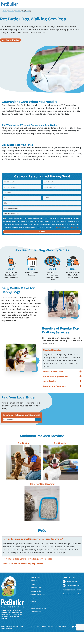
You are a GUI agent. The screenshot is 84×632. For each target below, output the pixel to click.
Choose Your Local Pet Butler (73, 594)
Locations (34, 580)
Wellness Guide (36, 587)
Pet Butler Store (36, 612)
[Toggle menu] (80, 4)
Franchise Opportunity (38, 608)
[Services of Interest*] (42, 213)
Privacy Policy (59, 227)
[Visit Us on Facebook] (73, 627)
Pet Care (33, 584)
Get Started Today (10, 40)
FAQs (32, 598)
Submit (42, 232)
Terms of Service (47, 626)
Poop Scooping (36, 577)
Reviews (33, 605)
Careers (33, 601)
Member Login (36, 591)
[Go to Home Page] (12, 597)
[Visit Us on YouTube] (76, 627)
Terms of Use (74, 227)
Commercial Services (38, 594)
